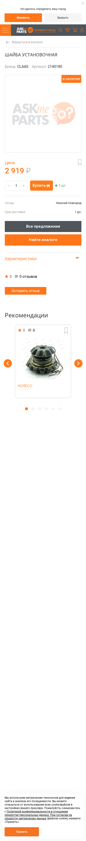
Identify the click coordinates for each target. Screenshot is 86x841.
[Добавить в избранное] (79, 162)
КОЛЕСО (25, 386)
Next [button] (78, 363)
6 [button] (59, 408)
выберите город (44, 30)
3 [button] (39, 408)
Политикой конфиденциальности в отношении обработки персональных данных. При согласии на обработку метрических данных (38, 815)
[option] (43, 361)
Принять (22, 831)
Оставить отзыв (25, 291)
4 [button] (46, 408)
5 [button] (53, 408)
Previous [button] (8, 363)
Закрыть (62, 17)
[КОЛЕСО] (43, 358)
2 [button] (33, 408)
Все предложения (43, 226)
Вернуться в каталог (27, 42)
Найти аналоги (43, 239)
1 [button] (26, 408)
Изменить (23, 17)
